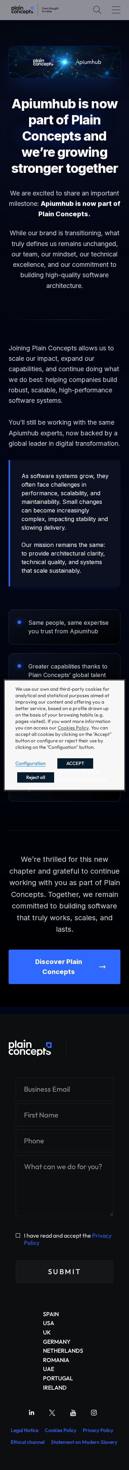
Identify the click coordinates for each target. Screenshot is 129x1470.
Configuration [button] (30, 763)
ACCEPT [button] (75, 763)
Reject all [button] (35, 777)
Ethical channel (27, 1442)
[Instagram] (93, 1412)
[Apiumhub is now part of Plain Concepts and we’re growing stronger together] (35, 10)
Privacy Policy (98, 1430)
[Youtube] (73, 1412)
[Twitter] (52, 1412)
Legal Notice (24, 1430)
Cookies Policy (60, 1430)
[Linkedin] (31, 1412)
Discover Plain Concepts (58, 966)
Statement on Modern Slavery (84, 1442)
